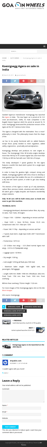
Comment (5, 389)
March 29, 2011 (9, 75)
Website (5, 418)
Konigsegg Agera (14, 307)
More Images (7, 290)
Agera (7, 117)
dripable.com (15, 361)
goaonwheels (21, 75)
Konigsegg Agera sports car (14, 311)
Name (4, 405)
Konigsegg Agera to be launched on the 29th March (28, 346)
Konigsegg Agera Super (12, 315)
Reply (6, 373)
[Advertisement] (23, 26)
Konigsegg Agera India (32, 307)
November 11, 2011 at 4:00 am (18, 363)
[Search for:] (23, 51)
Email (4, 412)
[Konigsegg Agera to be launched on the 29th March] (6, 346)
